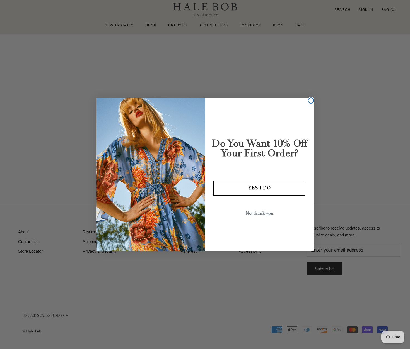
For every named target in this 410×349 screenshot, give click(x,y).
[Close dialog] (311, 100)
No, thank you (259, 213)
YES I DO (259, 188)
